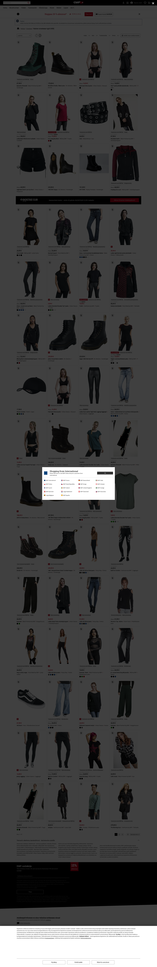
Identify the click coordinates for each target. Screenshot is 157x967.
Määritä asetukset (103, 962)
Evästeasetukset (49, 938)
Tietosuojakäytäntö (86, 938)
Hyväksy (54, 962)
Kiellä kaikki (78, 962)
